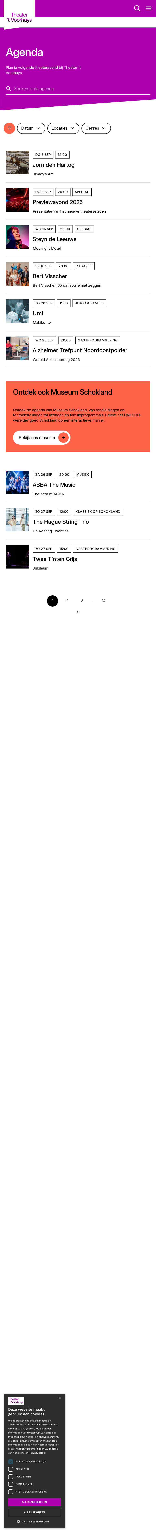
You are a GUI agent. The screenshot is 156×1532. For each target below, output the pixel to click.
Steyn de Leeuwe (55, 239)
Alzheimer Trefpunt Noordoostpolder (80, 350)
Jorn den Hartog (54, 164)
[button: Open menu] (148, 8)
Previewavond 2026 (58, 202)
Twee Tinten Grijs (55, 559)
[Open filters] (9, 128)
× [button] (59, 1398)
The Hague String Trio (61, 521)
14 (103, 600)
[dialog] (34, 1461)
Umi (38, 313)
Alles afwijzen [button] (34, 1512)
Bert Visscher (50, 276)
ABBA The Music (54, 484)
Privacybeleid (38, 1452)
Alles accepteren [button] (34, 1502)
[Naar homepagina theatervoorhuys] (19, 15)
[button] (34, 1521)
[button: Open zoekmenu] (137, 8)
